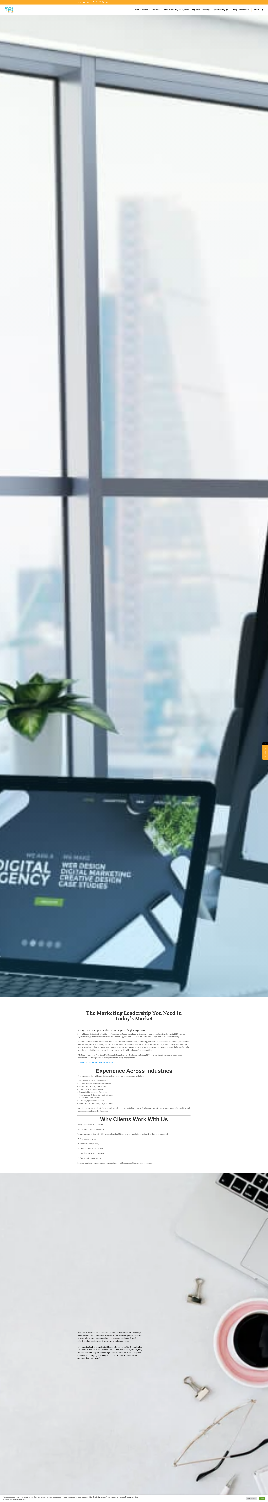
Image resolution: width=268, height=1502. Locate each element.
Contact (256, 10)
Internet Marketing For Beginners (176, 10)
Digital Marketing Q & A (221, 10)
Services (145, 10)
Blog (235, 10)
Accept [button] (262, 1498)
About (136, 10)
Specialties (156, 10)
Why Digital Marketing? (200, 10)
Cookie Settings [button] (251, 1498)
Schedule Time (244, 10)
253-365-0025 (84, 2)
